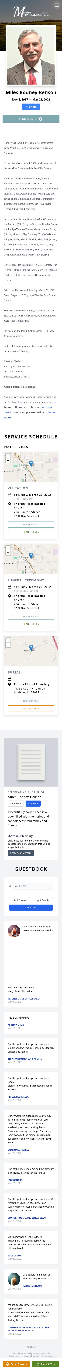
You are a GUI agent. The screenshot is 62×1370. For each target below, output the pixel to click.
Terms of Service (39, 1356)
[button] (31, 463)
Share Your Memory (20, 852)
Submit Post (31, 907)
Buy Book (33, 803)
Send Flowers (31, 708)
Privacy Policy (22, 1356)
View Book (15, 803)
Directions (31, 524)
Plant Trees (31, 531)
